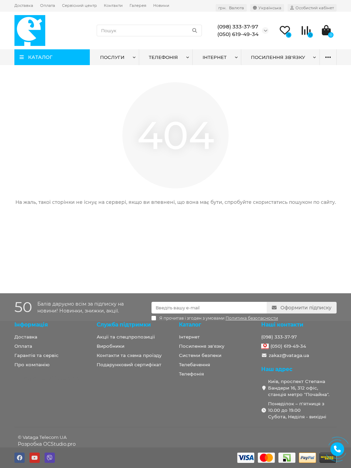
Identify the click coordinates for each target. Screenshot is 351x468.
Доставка (23, 5)
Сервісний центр (79, 5)
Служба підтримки (124, 324)
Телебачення (194, 364)
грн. (231, 7)
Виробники (110, 346)
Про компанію (32, 364)
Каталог (190, 324)
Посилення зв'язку (278, 57)
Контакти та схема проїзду (129, 355)
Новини (161, 5)
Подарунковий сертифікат (129, 364)
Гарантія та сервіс (36, 355)
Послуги (112, 57)
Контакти (113, 5)
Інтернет (215, 57)
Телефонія (163, 57)
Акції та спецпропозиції (126, 337)
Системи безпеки (200, 355)
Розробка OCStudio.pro (47, 444)
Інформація (31, 324)
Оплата (47, 5)
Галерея (138, 5)
